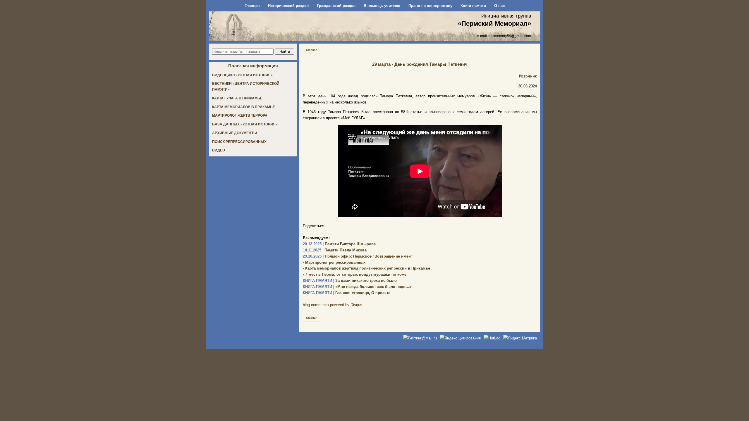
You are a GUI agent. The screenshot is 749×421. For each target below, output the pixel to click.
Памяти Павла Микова (335, 250)
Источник (528, 76)
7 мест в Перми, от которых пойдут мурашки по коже (354, 274)
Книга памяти (473, 6)
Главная (252, 6)
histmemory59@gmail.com (510, 36)
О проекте (380, 293)
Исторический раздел (288, 6)
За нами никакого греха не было (350, 280)
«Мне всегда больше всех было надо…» (357, 286)
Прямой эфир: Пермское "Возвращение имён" (358, 256)
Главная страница (336, 293)
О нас (499, 6)
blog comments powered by (332, 305)
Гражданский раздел (336, 6)
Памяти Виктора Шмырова (339, 244)
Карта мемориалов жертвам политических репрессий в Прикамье (366, 268)
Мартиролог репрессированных (334, 262)
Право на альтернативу (430, 6)
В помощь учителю (382, 6)
